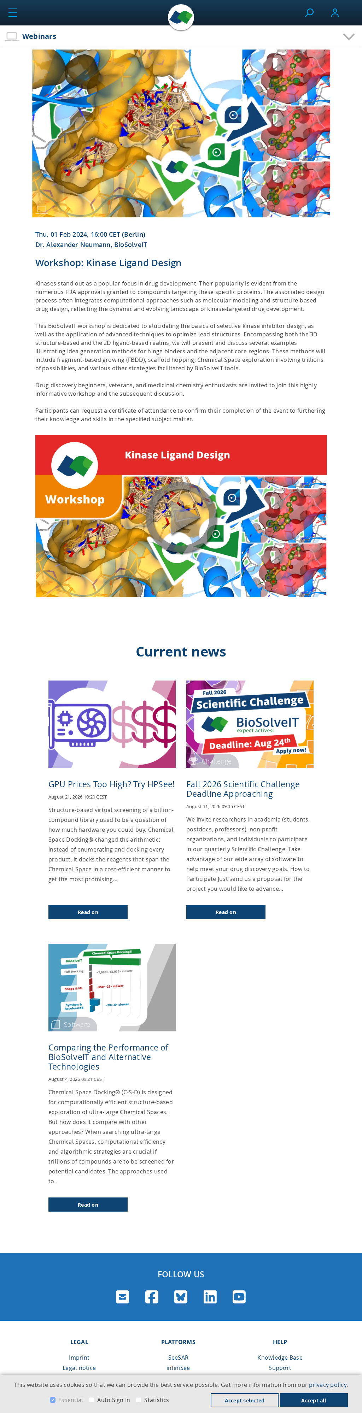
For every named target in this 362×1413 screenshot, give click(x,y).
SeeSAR (178, 1357)
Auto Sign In (113, 1400)
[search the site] (309, 12)
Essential (70, 1400)
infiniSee (178, 1368)
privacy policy (327, 1385)
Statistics (156, 1400)
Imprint (79, 1357)
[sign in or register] (335, 12)
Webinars (39, 36)
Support (280, 1368)
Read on (88, 912)
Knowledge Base (279, 1357)
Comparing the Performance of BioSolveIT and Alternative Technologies (108, 1057)
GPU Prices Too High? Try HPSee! (111, 784)
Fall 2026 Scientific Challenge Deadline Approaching (243, 789)
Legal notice (79, 1368)
